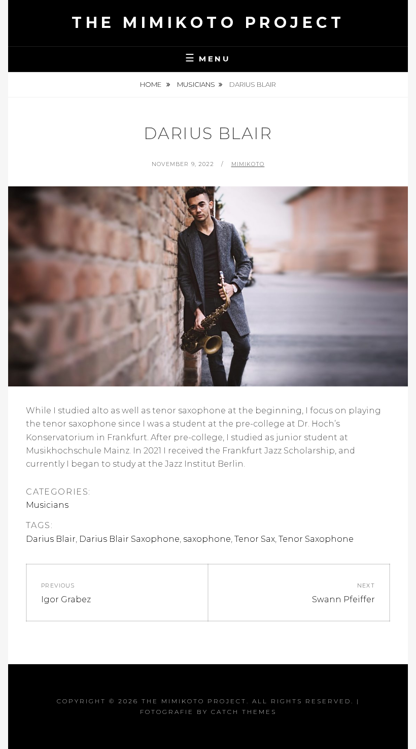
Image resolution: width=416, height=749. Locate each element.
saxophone (207, 539)
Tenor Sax (254, 539)
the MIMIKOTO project (208, 22)
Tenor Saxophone (316, 539)
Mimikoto (248, 164)
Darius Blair (51, 539)
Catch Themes (243, 711)
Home (151, 84)
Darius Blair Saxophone (129, 539)
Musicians (196, 84)
